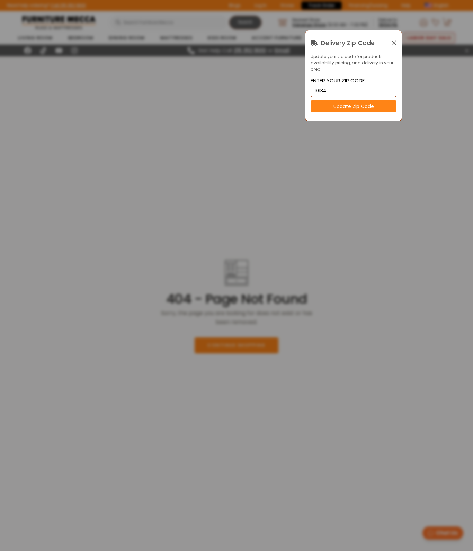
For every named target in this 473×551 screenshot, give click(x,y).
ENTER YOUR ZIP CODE (338, 81)
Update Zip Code (353, 106)
